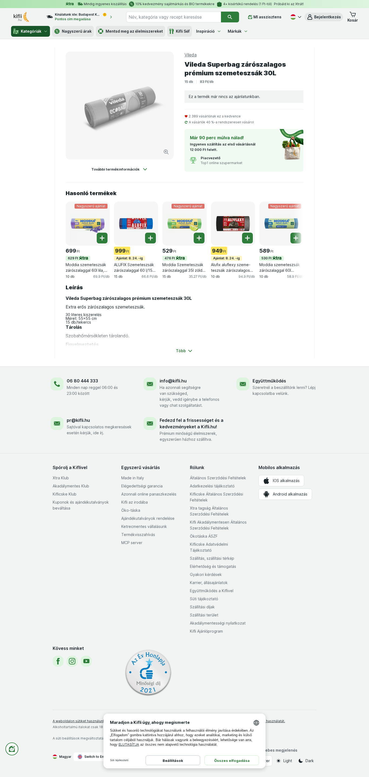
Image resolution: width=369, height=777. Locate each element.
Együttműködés (269, 381)
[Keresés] (230, 17)
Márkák (234, 31)
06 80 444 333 (82, 381)
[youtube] (86, 661)
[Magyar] (295, 17)
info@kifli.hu (173, 381)
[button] (323, 17)
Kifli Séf (183, 31)
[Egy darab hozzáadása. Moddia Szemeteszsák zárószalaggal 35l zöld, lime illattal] (199, 238)
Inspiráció (205, 31)
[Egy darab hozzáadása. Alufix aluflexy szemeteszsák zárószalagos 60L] (247, 238)
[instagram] (72, 661)
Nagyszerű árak (77, 31)
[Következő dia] (292, 223)
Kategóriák (31, 31)
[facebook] (58, 661)
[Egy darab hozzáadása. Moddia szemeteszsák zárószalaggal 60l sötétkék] (295, 238)
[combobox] (173, 17)
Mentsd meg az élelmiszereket (134, 31)
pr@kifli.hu (78, 420)
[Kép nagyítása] (166, 152)
